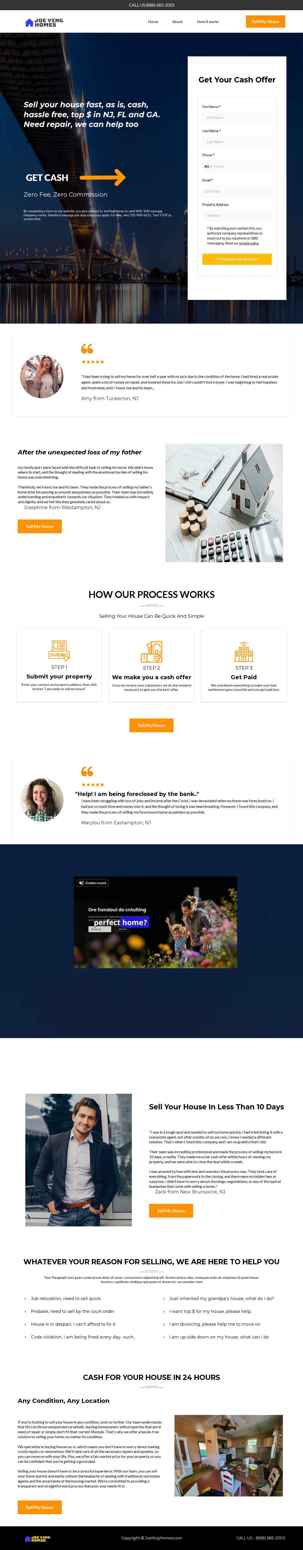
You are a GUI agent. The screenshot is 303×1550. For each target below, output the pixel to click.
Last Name (211, 131)
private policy (249, 243)
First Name (211, 107)
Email (207, 180)
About (177, 21)
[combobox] (208, 166)
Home (153, 21)
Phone (208, 155)
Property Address (215, 205)
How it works (208, 21)
